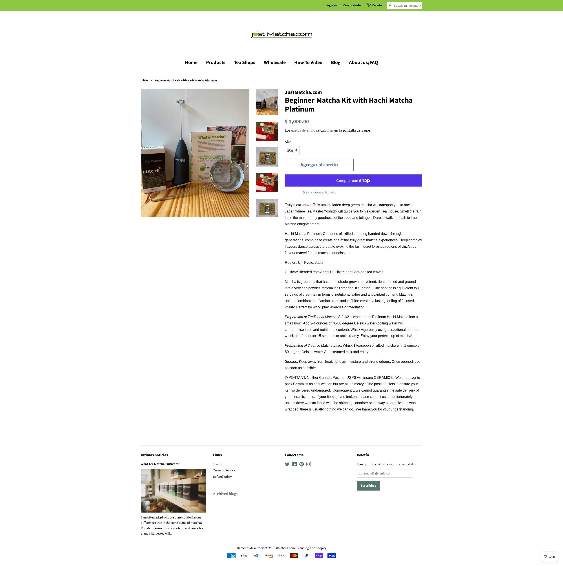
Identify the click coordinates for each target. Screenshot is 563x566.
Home (191, 62)
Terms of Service (224, 470)
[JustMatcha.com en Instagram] (308, 465)
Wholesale (275, 62)
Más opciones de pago (319, 192)
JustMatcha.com (284, 548)
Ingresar (332, 5)
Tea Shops (244, 62)
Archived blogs (225, 493)
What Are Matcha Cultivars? (160, 464)
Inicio (144, 80)
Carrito (377, 5)
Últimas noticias (154, 455)
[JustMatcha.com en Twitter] (287, 465)
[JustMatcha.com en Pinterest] (301, 465)
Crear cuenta (352, 5)
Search (217, 464)
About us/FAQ (363, 62)
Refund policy (222, 476)
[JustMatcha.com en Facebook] (294, 465)
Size (288, 141)
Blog (335, 62)
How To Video (308, 62)
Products (215, 62)
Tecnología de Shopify (311, 548)
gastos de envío (303, 130)
